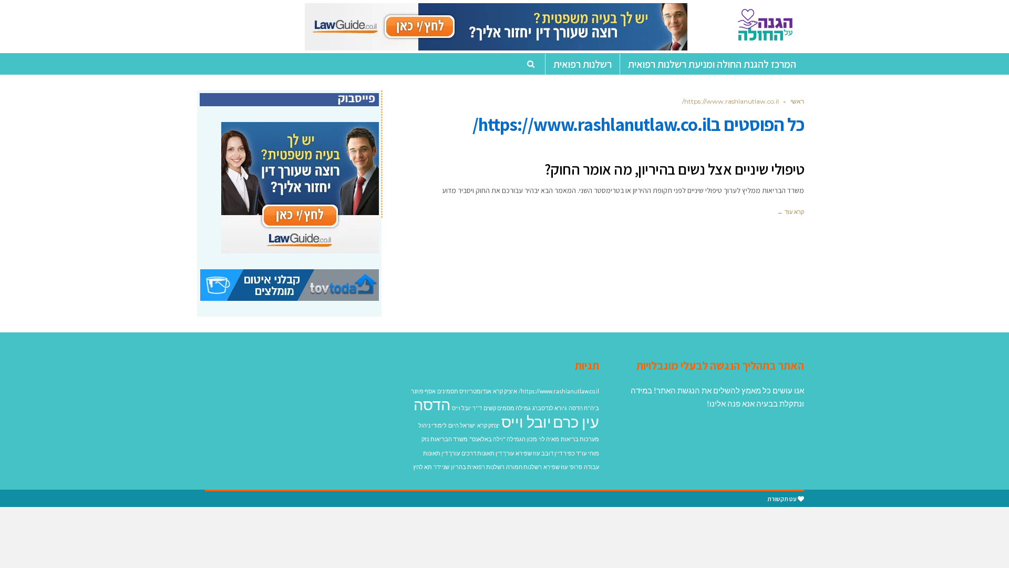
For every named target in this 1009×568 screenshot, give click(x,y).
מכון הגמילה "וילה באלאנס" (503, 438)
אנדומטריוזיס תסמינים (464, 391)
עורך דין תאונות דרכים (487, 453)
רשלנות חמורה (524, 466)
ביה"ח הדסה (584, 407)
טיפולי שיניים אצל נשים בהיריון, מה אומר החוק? (674, 169)
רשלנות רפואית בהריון (477, 466)
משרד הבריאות (449, 438)
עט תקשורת (782, 499)
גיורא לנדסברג (549, 407)
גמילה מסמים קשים (507, 407)
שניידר (441, 466)
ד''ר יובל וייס (467, 407)
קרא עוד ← (790, 212)
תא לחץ (422, 466)
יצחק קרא (488, 425)
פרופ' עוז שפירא (562, 466)
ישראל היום (462, 425)
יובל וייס (526, 421)
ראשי (797, 101)
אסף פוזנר (423, 391)
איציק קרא (505, 391)
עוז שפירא (528, 453)
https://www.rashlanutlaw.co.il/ (559, 391)
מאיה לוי (549, 438)
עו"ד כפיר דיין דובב (563, 453)
